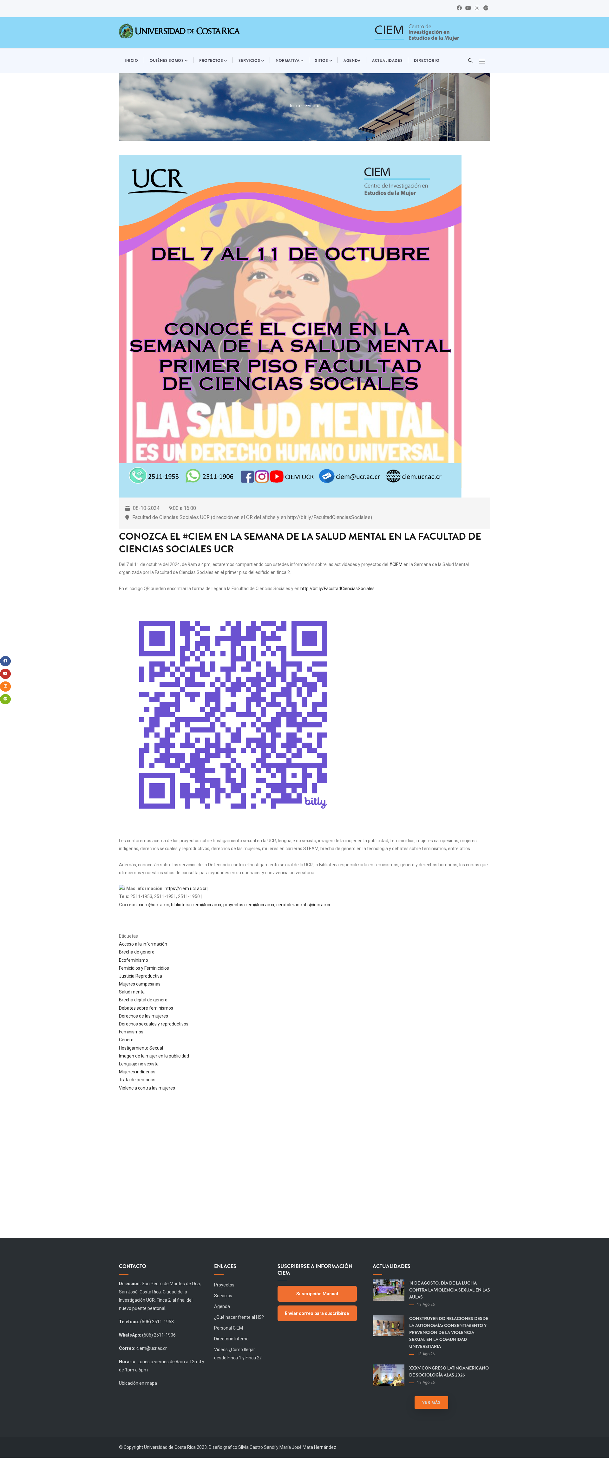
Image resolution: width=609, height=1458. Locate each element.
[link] (396, 564)
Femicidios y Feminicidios (144, 968)
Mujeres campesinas (139, 983)
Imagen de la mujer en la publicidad (154, 1055)
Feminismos (131, 1031)
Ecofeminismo (133, 960)
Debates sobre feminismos (146, 1008)
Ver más (431, 1402)
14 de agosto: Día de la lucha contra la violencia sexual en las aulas (449, 1290)
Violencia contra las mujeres (147, 1087)
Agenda (352, 60)
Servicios (249, 60)
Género (126, 1039)
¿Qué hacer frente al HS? (239, 1317)
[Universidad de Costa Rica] (179, 30)
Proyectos (211, 60)
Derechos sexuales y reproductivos (153, 1023)
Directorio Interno (231, 1338)
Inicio (131, 60)
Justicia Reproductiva (140, 976)
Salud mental (132, 991)
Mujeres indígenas (137, 1071)
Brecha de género (136, 951)
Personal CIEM (228, 1328)
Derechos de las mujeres (143, 1016)
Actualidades (387, 60)
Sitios (321, 60)
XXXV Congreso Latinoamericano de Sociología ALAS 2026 (449, 1371)
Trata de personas (137, 1079)
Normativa (287, 60)
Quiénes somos (167, 60)
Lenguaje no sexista (139, 1063)
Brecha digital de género (143, 999)
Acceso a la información (143, 944)
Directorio (426, 60)
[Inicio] (416, 33)
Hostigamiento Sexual (141, 1048)
